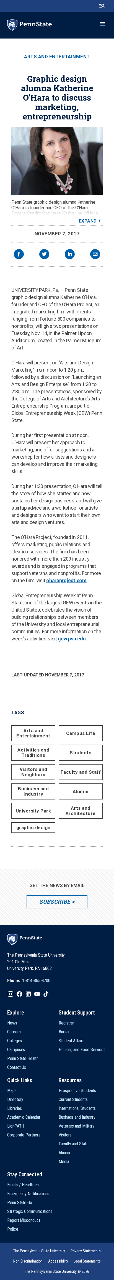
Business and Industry (33, 791)
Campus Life (80, 733)
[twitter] (44, 254)
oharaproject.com (66, 580)
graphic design (33, 827)
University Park (33, 811)
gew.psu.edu (72, 639)
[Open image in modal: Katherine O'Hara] (57, 161)
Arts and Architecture (81, 810)
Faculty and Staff (81, 772)
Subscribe (54, 901)
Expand (88, 221)
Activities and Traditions (33, 752)
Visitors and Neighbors (33, 772)
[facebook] (19, 254)
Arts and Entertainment (57, 56)
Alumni (81, 791)
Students (80, 752)
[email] (95, 254)
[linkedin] (70, 254)
